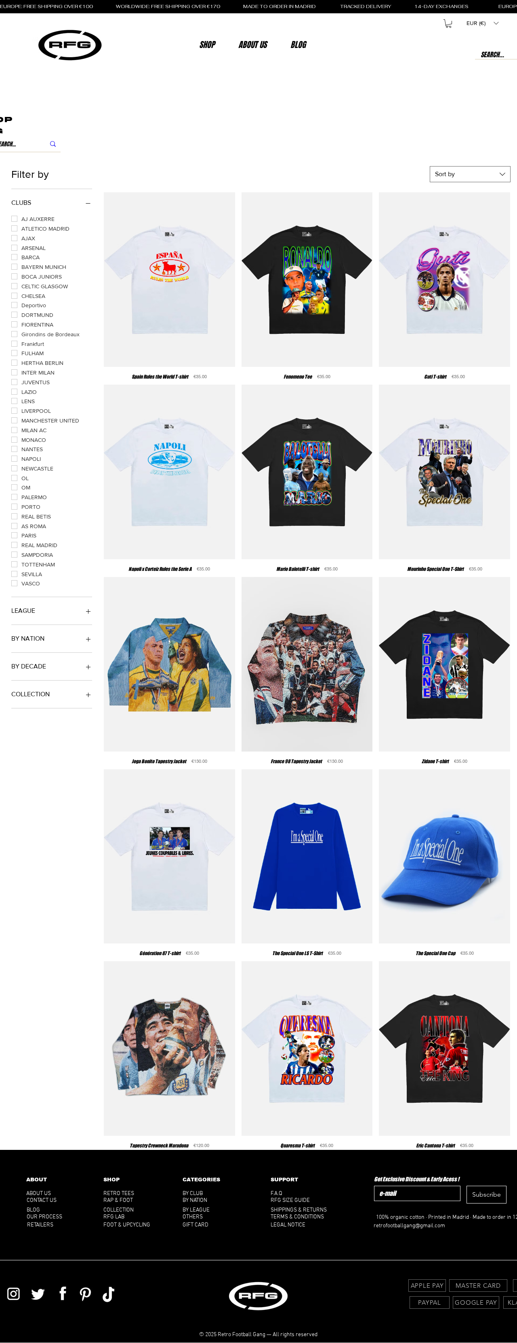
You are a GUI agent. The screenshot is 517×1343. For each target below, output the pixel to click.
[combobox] (470, 174)
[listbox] (482, 23)
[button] (252, 45)
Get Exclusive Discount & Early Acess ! (416, 1179)
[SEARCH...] (53, 144)
